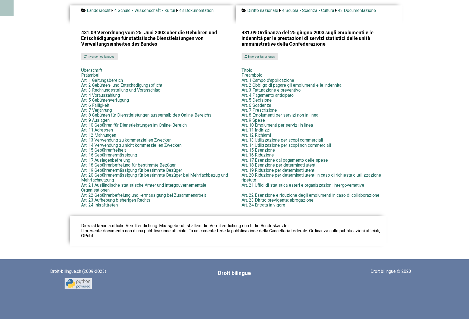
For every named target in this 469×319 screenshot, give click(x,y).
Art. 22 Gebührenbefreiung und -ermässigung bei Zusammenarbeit (143, 195)
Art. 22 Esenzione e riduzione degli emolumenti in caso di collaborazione (310, 195)
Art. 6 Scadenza (256, 105)
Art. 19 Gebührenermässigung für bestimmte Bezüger (131, 170)
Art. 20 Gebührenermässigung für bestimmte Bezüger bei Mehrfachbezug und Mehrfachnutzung (154, 178)
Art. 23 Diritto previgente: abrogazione (277, 200)
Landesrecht (98, 10)
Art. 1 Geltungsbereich (102, 80)
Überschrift (91, 70)
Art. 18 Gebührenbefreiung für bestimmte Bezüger (128, 165)
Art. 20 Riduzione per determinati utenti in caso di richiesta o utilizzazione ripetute (311, 178)
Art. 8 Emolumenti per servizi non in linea (280, 115)
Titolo (247, 70)
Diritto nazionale (262, 10)
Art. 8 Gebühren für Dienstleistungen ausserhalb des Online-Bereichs (146, 115)
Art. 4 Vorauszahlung (100, 95)
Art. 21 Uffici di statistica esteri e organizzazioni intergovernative (303, 185)
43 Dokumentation (196, 10)
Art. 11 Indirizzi (256, 130)
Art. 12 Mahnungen (98, 135)
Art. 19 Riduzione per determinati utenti (278, 170)
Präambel (90, 75)
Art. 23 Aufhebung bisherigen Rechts (115, 200)
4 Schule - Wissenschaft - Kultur (144, 10)
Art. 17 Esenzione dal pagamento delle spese (285, 160)
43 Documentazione (357, 10)
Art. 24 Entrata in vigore (263, 205)
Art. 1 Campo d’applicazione (268, 80)
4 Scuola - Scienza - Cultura (308, 10)
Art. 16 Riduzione (258, 155)
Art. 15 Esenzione (258, 150)
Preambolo (252, 75)
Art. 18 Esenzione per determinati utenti (279, 165)
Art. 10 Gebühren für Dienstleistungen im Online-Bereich (134, 125)
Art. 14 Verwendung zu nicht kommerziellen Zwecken (131, 145)
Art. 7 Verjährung (96, 110)
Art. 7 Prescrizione (259, 110)
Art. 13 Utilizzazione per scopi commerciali (282, 140)
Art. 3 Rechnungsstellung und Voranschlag (120, 90)
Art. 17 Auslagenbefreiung (105, 160)
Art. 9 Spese (253, 120)
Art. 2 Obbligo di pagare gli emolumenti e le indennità (291, 85)
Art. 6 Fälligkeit (95, 105)
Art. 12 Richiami (256, 135)
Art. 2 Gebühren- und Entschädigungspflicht (121, 85)
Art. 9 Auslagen (95, 120)
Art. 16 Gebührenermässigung (109, 155)
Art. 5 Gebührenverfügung (105, 100)
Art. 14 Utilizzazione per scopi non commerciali (286, 145)
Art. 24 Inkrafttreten (99, 205)
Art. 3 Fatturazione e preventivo (271, 90)
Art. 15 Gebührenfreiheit (103, 150)
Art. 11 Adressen (97, 130)
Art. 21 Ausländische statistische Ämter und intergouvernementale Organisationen (143, 188)
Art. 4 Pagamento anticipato (268, 95)
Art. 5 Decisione (257, 100)
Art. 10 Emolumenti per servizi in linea (277, 125)
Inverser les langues (101, 56)
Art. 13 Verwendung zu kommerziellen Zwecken (126, 140)
